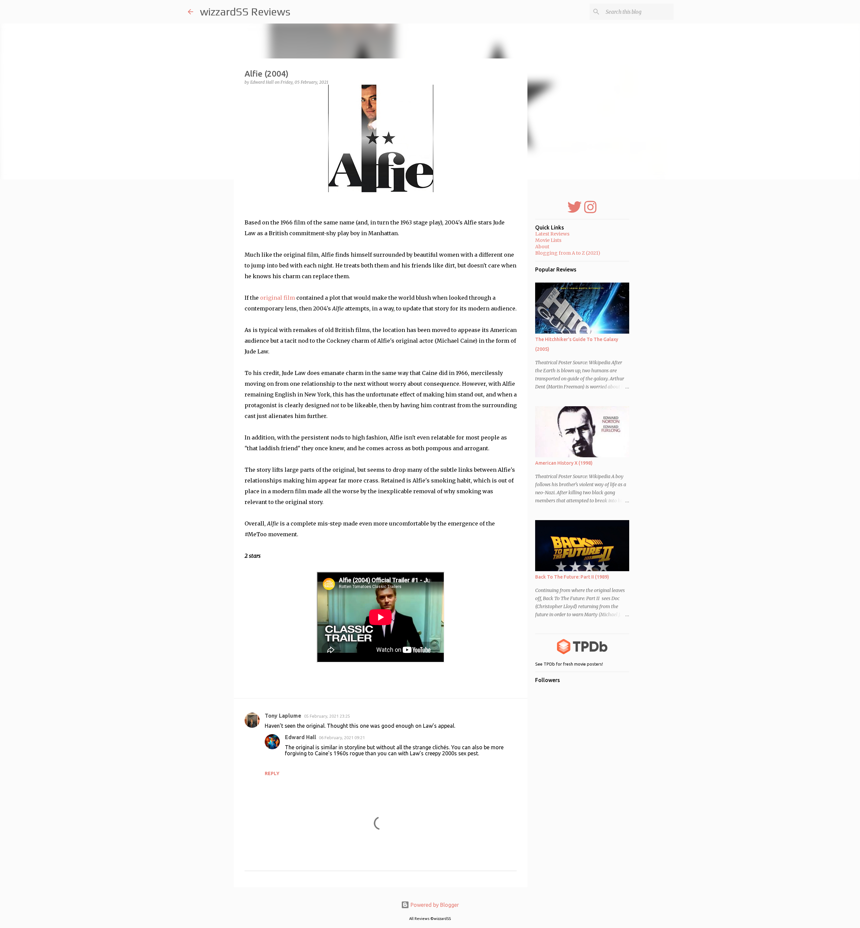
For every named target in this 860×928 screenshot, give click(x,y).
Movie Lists (548, 240)
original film (277, 297)
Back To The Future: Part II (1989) (572, 577)
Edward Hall (300, 737)
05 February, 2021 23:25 (327, 716)
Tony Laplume (283, 716)
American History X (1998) (564, 463)
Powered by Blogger (434, 905)
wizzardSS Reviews (245, 11)
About (542, 247)
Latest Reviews (552, 234)
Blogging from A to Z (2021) (567, 253)
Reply (272, 773)
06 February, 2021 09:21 (342, 737)
